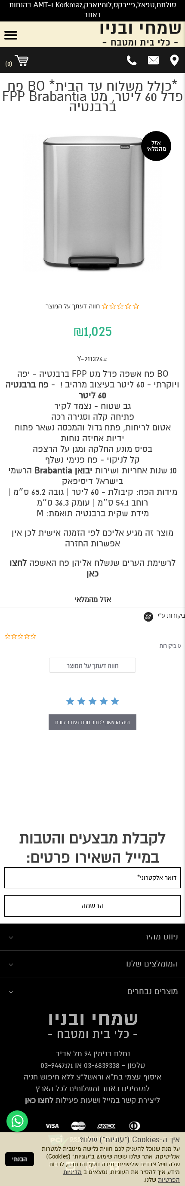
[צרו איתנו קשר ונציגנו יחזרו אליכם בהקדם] (153, 60)
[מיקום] (174, 60)
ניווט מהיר (161, 937)
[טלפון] (132, 60)
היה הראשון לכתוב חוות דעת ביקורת (92, 722)
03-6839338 (102, 1065)
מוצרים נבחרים (152, 991)
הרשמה (92, 905)
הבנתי (19, 1159)
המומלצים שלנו (152, 964)
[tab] (92, 665)
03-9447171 (56, 1065)
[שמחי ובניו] (108, 34)
